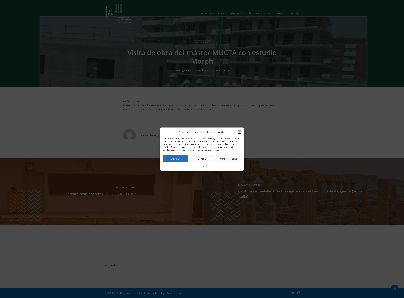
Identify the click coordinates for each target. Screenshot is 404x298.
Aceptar (175, 158)
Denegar (202, 158)
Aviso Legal (200, 166)
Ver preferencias (228, 158)
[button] (239, 131)
